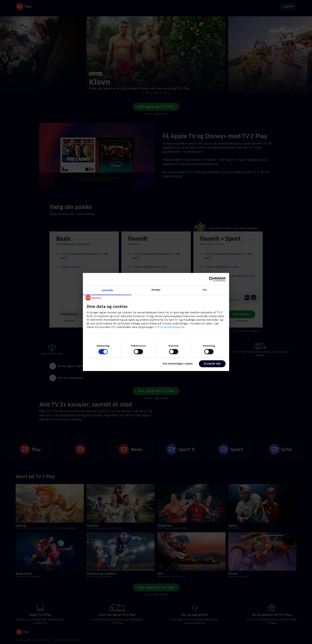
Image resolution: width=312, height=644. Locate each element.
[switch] (138, 351)
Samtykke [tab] (107, 290)
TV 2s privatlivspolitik (170, 327)
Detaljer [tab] (156, 289)
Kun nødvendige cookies (178, 363)
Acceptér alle (212, 363)
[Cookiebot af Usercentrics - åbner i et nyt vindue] (211, 279)
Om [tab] (205, 289)
